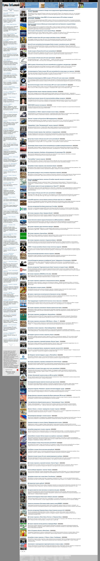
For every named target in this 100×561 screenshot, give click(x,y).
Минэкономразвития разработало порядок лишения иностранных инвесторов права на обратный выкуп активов (10, 63)
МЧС (10, 314)
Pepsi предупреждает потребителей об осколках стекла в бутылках (45, 300)
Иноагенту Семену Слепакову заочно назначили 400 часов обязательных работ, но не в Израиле (10, 116)
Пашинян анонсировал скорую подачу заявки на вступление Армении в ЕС (10, 49)
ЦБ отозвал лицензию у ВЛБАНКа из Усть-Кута (39, 273)
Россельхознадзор (12, 324)
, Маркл (15, 233)
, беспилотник (14, 53)
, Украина (11, 18)
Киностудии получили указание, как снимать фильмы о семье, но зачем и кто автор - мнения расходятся (10, 303)
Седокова (11, 338)
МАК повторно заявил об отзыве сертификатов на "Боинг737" (43, 186)
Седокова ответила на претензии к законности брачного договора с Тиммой (10, 341)
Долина (10, 120)
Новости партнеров (24, 560)
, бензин (17, 80)
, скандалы (12, 293)
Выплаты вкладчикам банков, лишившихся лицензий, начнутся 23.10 (45, 348)
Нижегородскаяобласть (13, 307)
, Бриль (15, 261)
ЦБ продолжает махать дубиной (36, 483)
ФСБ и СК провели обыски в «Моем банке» (39, 530)
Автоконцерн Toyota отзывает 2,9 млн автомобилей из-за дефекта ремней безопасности (50, 145)
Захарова (11, 224)
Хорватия (11, 284)
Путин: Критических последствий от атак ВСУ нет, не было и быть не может (10, 274)
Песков (8, 18)
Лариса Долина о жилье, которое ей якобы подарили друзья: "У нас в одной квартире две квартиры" (10, 124)
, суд (17, 338)
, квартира (14, 120)
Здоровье (37, 560)
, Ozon (15, 18)
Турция (10, 97)
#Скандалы (16, 10)
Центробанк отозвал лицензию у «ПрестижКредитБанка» (42, 327)
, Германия (15, 284)
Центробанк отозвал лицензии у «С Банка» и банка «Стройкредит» (44, 537)
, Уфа (4, 308)
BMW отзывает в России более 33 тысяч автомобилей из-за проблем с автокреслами (49, 64)
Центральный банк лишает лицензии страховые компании (42, 91)
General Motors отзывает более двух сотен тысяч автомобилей (44, 368)
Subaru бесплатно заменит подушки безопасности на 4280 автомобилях (46, 219)
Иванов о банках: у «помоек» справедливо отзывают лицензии (44, 408)
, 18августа (11, 333)
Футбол (55, 557)
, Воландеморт (11, 129)
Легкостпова (11, 261)
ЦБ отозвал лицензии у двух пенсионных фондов (40, 226)
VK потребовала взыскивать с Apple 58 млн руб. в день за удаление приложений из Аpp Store (10, 139)
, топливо (13, 80)
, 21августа (11, 92)
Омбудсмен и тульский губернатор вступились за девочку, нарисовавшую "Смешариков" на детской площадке (9, 192)
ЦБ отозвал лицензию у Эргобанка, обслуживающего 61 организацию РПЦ (46, 152)
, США (13, 209)
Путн (8, 12)
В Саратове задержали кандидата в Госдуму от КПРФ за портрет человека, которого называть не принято (10, 132)
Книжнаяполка (12, 86)
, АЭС (12, 182)
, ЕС (15, 47)
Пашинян (8, 47)
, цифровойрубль (13, 163)
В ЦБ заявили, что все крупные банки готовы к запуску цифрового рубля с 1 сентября (10, 321)
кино (10, 299)
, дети (14, 188)
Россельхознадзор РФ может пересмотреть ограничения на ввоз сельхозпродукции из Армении (10, 329)
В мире (21, 558)
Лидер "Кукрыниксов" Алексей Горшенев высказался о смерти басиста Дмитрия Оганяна (10, 178)
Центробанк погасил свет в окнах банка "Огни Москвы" (42, 476)
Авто (47, 558)
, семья (12, 299)
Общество (42, 557)
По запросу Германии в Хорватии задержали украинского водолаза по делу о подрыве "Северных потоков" (11, 288)
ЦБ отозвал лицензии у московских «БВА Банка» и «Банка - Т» (43, 321)
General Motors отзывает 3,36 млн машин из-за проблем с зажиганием (45, 436)
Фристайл (61, 559)
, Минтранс (13, 216)
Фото (21, 559)
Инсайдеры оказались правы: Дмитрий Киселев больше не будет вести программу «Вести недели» (10, 43)
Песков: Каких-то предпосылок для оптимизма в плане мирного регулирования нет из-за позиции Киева (11, 213)
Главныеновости (12, 91)
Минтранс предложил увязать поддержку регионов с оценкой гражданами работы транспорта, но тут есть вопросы (10, 221)
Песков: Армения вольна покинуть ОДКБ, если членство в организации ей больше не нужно (11, 35)
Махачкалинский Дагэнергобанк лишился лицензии (41, 253)
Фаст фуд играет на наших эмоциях (37, 287)
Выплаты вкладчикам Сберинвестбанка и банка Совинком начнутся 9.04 (46, 510)
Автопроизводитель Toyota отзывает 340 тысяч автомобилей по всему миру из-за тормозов (51, 71)
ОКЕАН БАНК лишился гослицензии (37, 105)
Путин (8, 24)
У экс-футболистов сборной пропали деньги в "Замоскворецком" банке (46, 402)
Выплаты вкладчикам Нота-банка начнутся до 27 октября (42, 206)
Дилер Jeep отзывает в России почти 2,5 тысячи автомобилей (43, 138)
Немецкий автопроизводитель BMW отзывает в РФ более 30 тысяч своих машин (48, 78)
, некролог (14, 197)
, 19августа (11, 248)
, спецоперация (14, 270)
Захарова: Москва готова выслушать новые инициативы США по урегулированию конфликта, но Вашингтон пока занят (10, 229)
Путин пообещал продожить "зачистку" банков (39, 469)
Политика (32, 557)
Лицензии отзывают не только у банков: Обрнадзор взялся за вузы (45, 422)
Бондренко (11, 128)
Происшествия (49, 557)
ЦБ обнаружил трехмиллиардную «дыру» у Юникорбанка (42, 354)
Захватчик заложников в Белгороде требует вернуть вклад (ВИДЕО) (45, 503)
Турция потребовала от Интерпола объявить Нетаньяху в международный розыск (11, 100)
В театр (31, 560)
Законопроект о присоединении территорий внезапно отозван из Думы (46, 544)
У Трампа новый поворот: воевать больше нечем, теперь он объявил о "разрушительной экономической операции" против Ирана (11, 243)
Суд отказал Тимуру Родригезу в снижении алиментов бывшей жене (10, 206)
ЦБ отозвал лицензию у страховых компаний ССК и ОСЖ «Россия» (45, 361)
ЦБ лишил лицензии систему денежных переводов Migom (42, 523)
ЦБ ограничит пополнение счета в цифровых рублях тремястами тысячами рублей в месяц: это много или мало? (10, 280)
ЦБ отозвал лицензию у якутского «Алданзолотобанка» (42, 240)
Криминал (42, 558)
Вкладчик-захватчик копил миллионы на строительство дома (43, 490)
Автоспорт (61, 558)
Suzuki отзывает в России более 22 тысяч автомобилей (42, 51)
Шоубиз (36, 558)
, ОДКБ (15, 33)
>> (24, 551)
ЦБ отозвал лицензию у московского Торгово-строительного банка (45, 307)
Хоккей (55, 558)
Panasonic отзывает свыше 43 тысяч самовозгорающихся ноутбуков (45, 456)
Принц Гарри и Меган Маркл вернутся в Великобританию (9, 237)
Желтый (37, 559)
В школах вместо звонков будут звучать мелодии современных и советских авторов (10, 69)
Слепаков (11, 112)
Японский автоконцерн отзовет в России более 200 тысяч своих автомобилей (47, 84)
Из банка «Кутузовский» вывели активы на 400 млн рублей (42, 375)
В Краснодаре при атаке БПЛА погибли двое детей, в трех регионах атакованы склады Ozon (10, 77)
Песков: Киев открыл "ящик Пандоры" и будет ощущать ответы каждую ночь (9, 21)
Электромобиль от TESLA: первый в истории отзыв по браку (43, 111)
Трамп (10, 239)
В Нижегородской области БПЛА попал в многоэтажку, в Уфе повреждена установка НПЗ (10, 310)
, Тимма (14, 338)
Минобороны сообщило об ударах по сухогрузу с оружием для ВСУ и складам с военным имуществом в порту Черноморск (10, 257)
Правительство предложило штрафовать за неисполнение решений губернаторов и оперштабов (10, 153)
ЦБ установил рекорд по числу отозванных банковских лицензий (44, 172)
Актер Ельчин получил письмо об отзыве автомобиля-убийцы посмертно (46, 98)
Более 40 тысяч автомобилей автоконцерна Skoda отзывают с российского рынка (48, 44)
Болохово (11, 188)
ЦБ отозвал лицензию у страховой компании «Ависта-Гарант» (43, 463)
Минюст (10, 104)
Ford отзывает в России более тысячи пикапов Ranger (41, 30)
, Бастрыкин (11, 12)
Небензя (10, 156)
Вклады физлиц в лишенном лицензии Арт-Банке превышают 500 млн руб (47, 395)
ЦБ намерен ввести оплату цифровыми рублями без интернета (9, 166)
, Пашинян (12, 33)
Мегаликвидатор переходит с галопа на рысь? (39, 415)
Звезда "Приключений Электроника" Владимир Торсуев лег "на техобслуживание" (10, 295)
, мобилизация (15, 156)
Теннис (55, 559)
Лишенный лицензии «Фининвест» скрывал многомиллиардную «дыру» (46, 388)
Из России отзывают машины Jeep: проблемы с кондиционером (44, 132)
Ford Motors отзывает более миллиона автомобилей (41, 449)
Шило (10, 216)
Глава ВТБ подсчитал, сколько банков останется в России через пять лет (46, 199)
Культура (31, 559)
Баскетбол (61, 557)
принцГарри (11, 233)
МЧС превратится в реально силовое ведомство (9, 316)
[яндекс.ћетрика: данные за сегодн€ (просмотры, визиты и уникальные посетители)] (10, 373)
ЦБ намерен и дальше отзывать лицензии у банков (41, 334)
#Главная (5, 10)
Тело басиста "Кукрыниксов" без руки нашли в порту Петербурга (10, 200)
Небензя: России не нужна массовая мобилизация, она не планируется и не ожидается (10, 160)
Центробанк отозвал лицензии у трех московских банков (42, 165)
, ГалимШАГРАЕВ (15, 87)
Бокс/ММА (56, 560)
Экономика (32, 558)
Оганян (10, 175)
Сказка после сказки (7, 89)
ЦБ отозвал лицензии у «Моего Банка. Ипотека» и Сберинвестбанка (45, 517)
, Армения (13, 47)
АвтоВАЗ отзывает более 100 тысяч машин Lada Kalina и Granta (44, 37)
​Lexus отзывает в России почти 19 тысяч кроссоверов (41, 57)
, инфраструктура (12, 24)
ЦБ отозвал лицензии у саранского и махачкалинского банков (43, 280)
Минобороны (11, 253)
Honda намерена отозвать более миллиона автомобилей (42, 442)
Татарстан (67, 557)
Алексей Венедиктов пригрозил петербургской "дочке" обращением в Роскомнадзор (49, 260)
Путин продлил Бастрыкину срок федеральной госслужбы (10, 15)
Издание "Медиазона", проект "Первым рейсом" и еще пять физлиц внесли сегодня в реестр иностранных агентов (10, 108)
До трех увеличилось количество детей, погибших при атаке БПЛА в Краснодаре (10, 55)
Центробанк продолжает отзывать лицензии (39, 429)
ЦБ (9, 163)
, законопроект (14, 314)
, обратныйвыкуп (6, 60)
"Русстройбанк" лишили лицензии (36, 159)
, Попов (11, 39)
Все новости (22, 557)
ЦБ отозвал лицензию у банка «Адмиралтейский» (40, 213)
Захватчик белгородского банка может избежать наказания (43, 496)
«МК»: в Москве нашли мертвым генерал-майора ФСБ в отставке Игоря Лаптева (10, 145)
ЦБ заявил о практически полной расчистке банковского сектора (44, 294)
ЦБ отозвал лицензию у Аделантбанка (37, 233)
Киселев (8, 39)
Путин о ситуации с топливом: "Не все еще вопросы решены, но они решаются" (10, 83)
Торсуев (10, 292)
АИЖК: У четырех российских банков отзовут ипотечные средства (44, 246)
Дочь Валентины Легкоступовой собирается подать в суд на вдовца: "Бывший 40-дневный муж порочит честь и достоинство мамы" (10, 266)
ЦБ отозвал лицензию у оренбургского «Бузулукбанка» (42, 314)
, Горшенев (14, 175)
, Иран (15, 239)
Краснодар (9, 53)
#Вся (11, 10)
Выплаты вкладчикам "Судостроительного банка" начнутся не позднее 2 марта (48, 267)
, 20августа (11, 170)
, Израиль (14, 97)
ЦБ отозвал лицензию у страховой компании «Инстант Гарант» (43, 341)
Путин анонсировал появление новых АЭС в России (10, 185)
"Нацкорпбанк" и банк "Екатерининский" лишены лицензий (43, 125)
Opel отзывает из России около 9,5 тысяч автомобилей (42, 192)
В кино (36, 557)
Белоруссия (67, 558)
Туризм (41, 559)
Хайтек (47, 559)
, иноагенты (15, 112)
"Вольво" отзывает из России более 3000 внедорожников (42, 118)
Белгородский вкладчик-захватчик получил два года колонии (43, 381)
